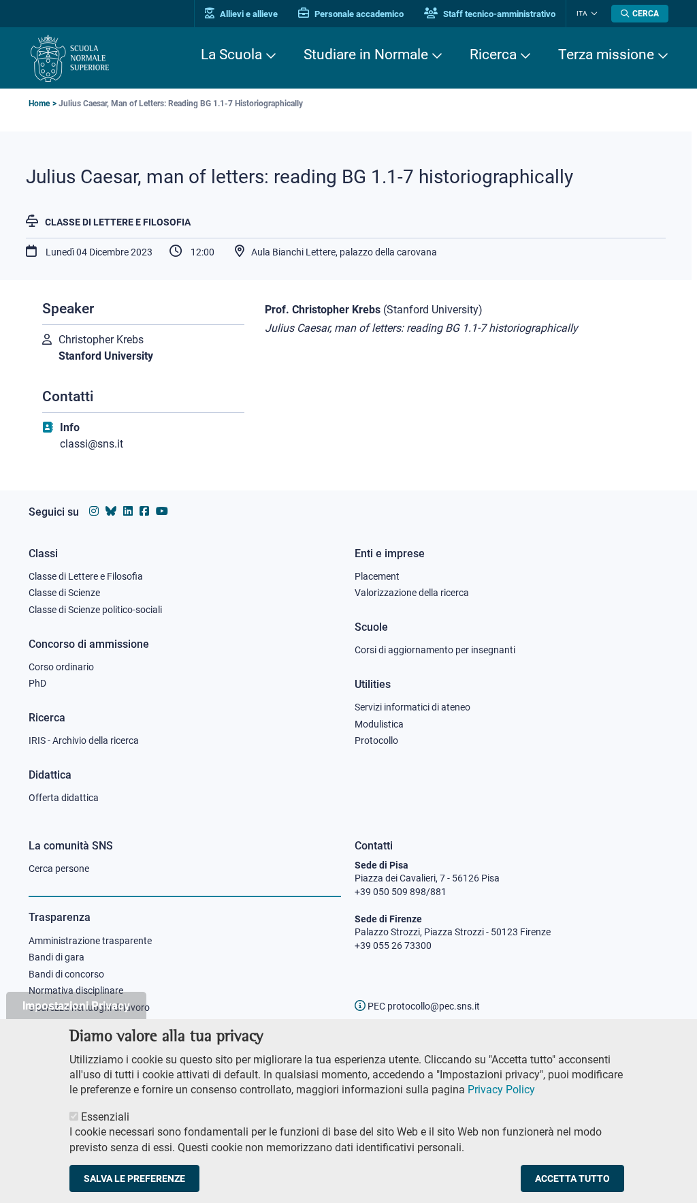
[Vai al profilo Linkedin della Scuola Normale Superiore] (128, 511)
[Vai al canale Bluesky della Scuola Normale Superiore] (111, 511)
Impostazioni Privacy (76, 1005)
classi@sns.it (91, 443)
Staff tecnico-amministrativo (498, 14)
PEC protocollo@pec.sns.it (423, 1006)
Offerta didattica (64, 797)
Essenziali (105, 1116)
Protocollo (376, 740)
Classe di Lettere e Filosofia (118, 222)
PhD (37, 683)
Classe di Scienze (64, 592)
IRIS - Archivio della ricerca (84, 740)
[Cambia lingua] (592, 13)
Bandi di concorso (66, 974)
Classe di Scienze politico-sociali (95, 609)
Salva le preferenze (134, 1178)
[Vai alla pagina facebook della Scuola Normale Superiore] (144, 511)
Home (39, 103)
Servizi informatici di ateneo (412, 707)
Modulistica (379, 724)
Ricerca (493, 54)
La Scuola (231, 54)
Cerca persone (59, 868)
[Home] (70, 58)
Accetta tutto (572, 1178)
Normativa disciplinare (76, 990)
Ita (582, 13)
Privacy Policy (501, 1089)
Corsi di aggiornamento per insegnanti (435, 649)
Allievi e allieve (248, 14)
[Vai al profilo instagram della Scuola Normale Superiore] (94, 511)
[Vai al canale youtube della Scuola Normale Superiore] (162, 511)
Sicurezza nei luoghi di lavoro (89, 1007)
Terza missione (606, 54)
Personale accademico (358, 14)
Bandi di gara (56, 957)
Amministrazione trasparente (90, 940)
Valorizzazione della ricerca (412, 592)
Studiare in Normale (366, 54)
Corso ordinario (61, 666)
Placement (377, 576)
